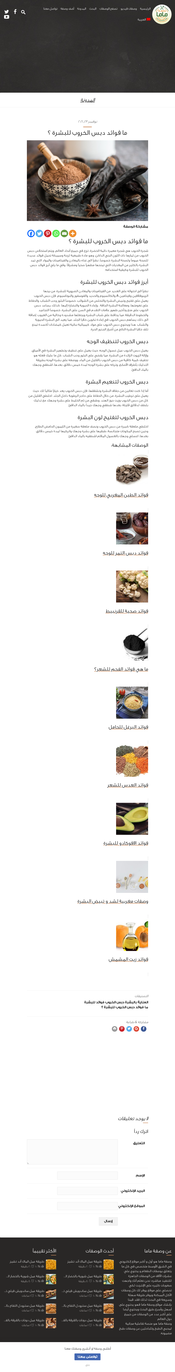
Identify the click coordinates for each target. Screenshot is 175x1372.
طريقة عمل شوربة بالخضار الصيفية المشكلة (23, 1276)
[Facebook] (31, 233)
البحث (92, 8)
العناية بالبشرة (136, 1002)
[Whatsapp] (56, 233)
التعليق (139, 1143)
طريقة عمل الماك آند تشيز (27, 1261)
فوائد (100, 1002)
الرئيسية (145, 8)
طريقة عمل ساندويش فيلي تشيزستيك (23, 1291)
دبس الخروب (114, 1002)
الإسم (140, 1175)
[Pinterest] (47, 233)
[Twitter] (39, 233)
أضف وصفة (67, 8)
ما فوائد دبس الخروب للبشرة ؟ (124, 1007)
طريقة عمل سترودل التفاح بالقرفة (23, 1306)
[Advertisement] (87, 61)
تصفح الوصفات (108, 8)
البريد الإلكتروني (133, 1191)
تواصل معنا (50, 8)
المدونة (81, 8)
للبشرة (89, 1002)
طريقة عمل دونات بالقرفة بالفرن (23, 1320)
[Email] (64, 233)
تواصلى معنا (87, 1357)
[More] (72, 233)
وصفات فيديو (129, 8)
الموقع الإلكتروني (131, 1206)
